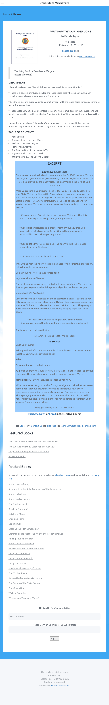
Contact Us (36, 426)
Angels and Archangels (20, 499)
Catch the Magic (17, 514)
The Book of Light (18, 504)
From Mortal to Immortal (21, 543)
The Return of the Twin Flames (24, 583)
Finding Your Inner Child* (21, 538)
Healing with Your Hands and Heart (26, 548)
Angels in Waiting (17, 494)
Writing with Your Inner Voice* (24, 598)
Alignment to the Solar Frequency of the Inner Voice (35, 489)
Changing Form (16, 519)
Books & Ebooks (17, 456)
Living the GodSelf (18, 563)
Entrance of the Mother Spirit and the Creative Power (36, 533)
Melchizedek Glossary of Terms (25, 568)
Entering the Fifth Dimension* (24, 529)
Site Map (51, 426)
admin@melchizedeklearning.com (78, 426)
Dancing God (15, 523)
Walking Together (18, 593)
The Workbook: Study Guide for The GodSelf (31, 446)
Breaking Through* (18, 509)
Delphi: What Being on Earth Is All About (29, 451)
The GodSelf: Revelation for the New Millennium (33, 441)
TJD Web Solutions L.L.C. (60, 685)
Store (23, 426)
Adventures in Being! (19, 484)
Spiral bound (68, 51)
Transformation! (17, 588)
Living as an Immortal (19, 553)
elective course (87, 56)
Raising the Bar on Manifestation (25, 578)
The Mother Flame (18, 573)
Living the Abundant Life (21, 558)
